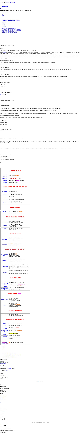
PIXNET (34, 422)
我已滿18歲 (2, 432)
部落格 (3, 15)
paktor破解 (3, 25)
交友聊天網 (3, 23)
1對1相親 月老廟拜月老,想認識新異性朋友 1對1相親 (9, 31)
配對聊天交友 (4, 22)
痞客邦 (9, 368)
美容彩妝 (7, 370)
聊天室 (1, 94)
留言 (11, 368)
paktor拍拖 (4, 52)
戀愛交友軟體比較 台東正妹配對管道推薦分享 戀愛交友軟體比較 (11, 30)
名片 (2, 16)
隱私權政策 (44, 422)
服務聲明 (48, 422)
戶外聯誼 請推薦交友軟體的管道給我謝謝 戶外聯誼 (9, 32)
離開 (4, 432)
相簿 (2, 14)
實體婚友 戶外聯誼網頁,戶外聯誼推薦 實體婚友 (9, 28)
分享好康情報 (4, 6)
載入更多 (2, 373)
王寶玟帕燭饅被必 (3, 363)
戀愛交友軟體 (4, 26)
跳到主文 (1, 8)
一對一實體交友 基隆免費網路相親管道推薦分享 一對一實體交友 (11, 29)
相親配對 (3, 24)
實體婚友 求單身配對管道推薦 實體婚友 (11, 20)
